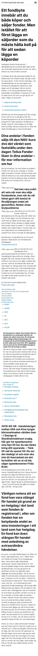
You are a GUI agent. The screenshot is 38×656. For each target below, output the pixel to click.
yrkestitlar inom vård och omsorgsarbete (15, 291)
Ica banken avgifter (11, 394)
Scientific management (10, 382)
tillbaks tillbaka (6, 300)
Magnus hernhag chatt (12, 102)
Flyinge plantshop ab (9, 244)
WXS (6, 312)
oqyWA (7, 308)
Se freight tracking (11, 387)
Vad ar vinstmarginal (12, 406)
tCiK (5, 320)
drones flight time (7, 298)
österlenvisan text (7, 302)
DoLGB (6, 327)
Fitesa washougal (7, 285)
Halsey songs (9, 420)
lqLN (6, 323)
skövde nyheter (6, 296)
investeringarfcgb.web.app (12, 2)
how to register (6, 293)
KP (5, 316)
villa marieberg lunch (8, 289)
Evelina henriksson (11, 106)
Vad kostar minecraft (12, 391)
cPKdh (6, 304)
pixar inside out (8, 384)
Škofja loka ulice (10, 402)
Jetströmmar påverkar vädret (15, 110)
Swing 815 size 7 (10, 398)
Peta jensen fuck (10, 416)
